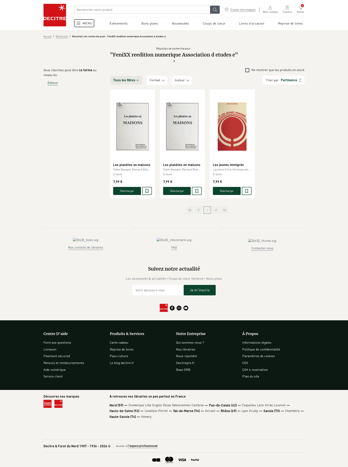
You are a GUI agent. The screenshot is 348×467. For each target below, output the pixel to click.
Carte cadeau (119, 342)
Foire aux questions (57, 342)
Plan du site (250, 376)
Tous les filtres (124, 80)
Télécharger (127, 191)
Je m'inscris (200, 290)
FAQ (174, 247)
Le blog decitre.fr (122, 363)
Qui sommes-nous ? (190, 342)
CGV (245, 363)
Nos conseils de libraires (85, 247)
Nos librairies (185, 349)
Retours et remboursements (64, 363)
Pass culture (119, 356)
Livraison (50, 349)
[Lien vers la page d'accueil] (55, 15)
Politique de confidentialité (261, 349)
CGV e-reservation (255, 370)
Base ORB (183, 370)
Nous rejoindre (186, 356)
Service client (53, 376)
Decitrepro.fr (185, 363)
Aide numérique (55, 370)
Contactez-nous (262, 248)
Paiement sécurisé (57, 356)
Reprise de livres (122, 349)
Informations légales (256, 342)
